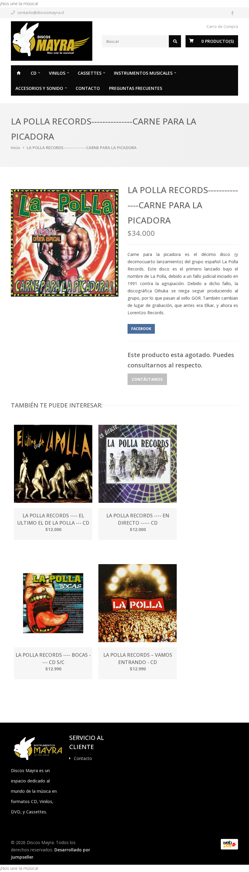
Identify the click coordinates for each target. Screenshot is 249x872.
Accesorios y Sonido (39, 88)
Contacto (88, 88)
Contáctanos (147, 379)
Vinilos (57, 73)
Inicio (18, 72)
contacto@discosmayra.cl (40, 12)
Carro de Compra (222, 26)
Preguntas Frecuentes (135, 88)
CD (33, 73)
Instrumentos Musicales (143, 73)
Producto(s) (217, 41)
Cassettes (89, 73)
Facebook (141, 328)
